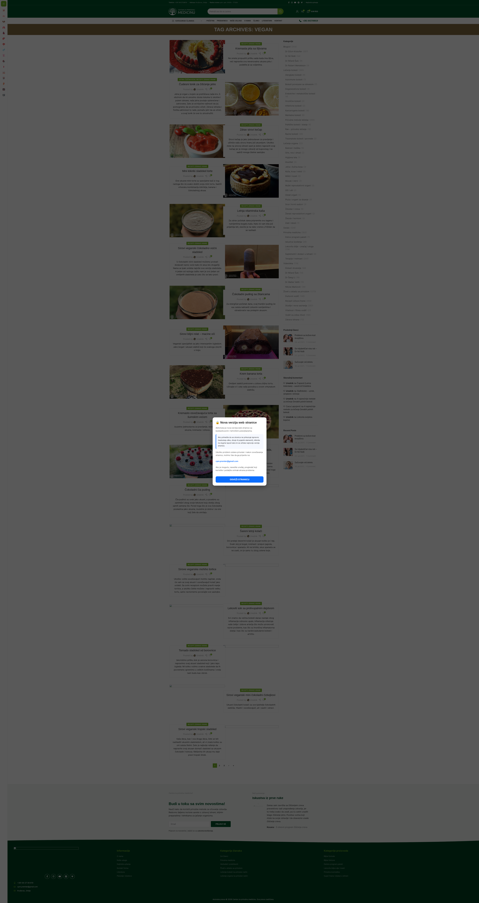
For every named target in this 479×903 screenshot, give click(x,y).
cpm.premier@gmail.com (227, 461)
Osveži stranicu (239, 479)
